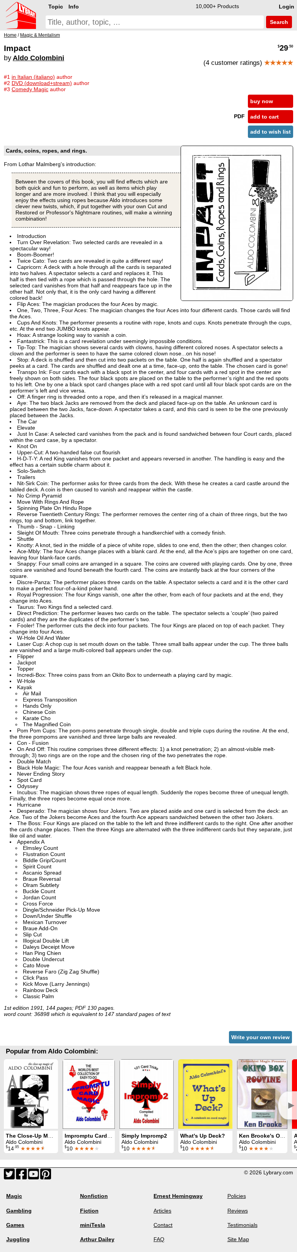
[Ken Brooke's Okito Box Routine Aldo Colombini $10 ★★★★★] (262, 1094)
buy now (261, 101)
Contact (163, 1225)
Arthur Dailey (97, 1239)
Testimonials (242, 1225)
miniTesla (92, 1225)
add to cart (264, 117)
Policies (236, 1196)
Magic (14, 1196)
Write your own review (260, 1037)
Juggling (18, 1239)
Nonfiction (94, 1196)
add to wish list (270, 132)
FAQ (159, 1239)
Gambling (19, 1211)
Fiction (89, 1211)
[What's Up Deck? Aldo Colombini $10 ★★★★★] (205, 1094)
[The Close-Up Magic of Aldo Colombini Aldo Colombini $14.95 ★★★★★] (31, 1094)
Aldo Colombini (38, 58)
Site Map (238, 1239)
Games (15, 1225)
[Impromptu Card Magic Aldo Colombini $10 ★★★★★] (89, 1094)
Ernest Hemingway (178, 1196)
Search (278, 22)
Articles (162, 1211)
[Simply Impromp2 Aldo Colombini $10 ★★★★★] (146, 1094)
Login (286, 6)
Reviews (237, 1211)
